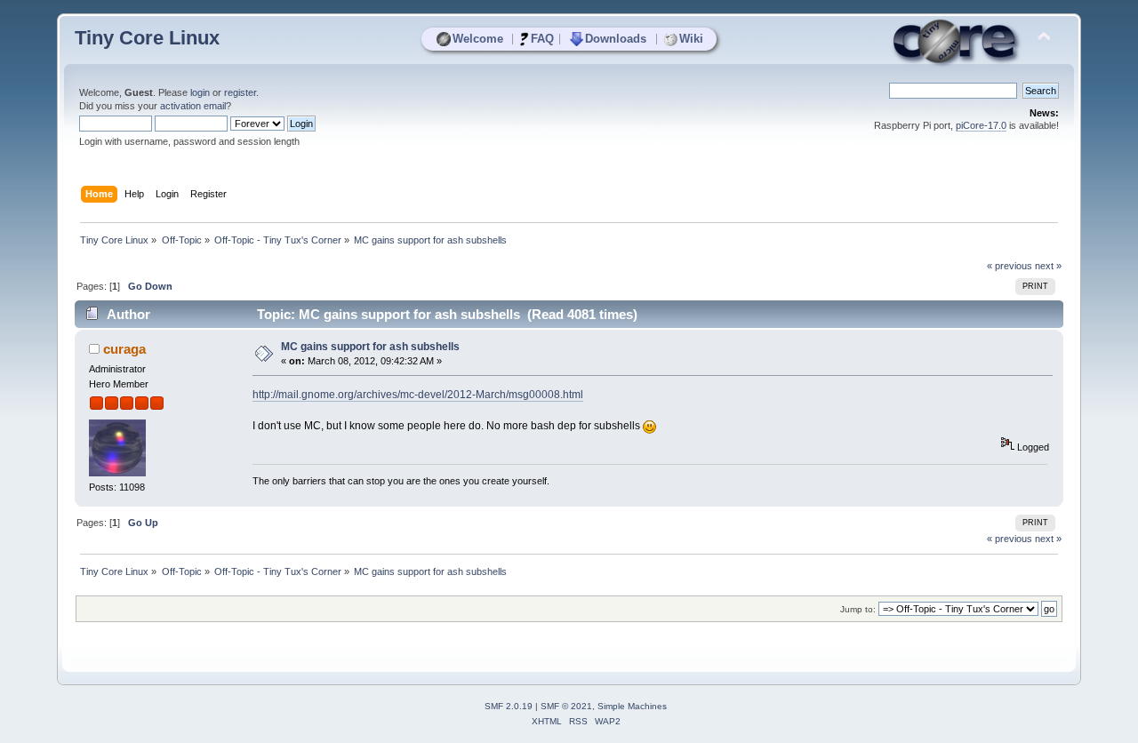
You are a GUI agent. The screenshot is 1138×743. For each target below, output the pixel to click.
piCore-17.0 (981, 125)
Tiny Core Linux (147, 38)
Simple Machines (632, 706)
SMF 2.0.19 (509, 706)
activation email (193, 105)
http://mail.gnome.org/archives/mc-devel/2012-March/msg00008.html (417, 394)
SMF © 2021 (566, 706)
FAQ (542, 38)
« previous (1009, 265)
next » (1048, 265)
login (200, 92)
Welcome (478, 38)
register (240, 92)
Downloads (615, 38)
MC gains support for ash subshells (370, 346)
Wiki (691, 38)
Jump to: (858, 609)
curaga (124, 348)
